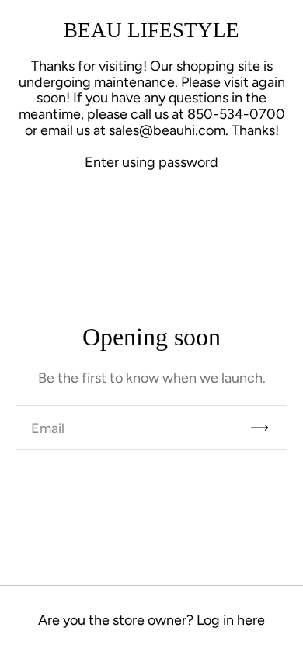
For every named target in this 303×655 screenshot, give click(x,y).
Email (47, 429)
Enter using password (151, 162)
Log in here (231, 620)
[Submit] (266, 427)
